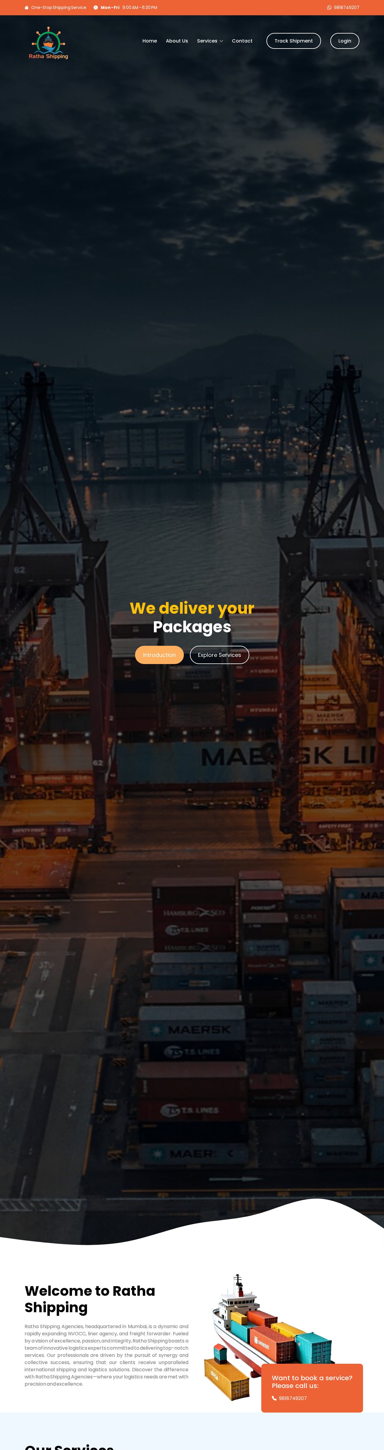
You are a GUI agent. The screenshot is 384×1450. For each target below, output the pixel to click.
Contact (242, 40)
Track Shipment (293, 40)
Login (344, 40)
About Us (177, 40)
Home (149, 40)
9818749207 (346, 7)
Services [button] (207, 40)
